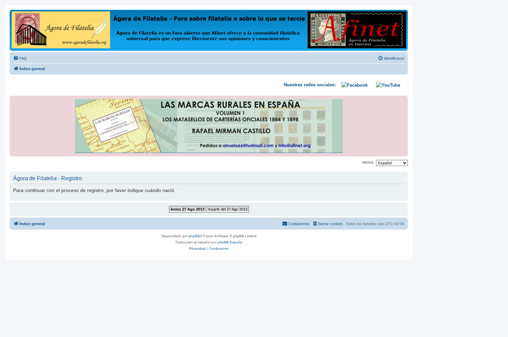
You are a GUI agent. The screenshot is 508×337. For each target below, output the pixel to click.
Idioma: (368, 162)
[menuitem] (20, 58)
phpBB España (230, 242)
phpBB (194, 236)
